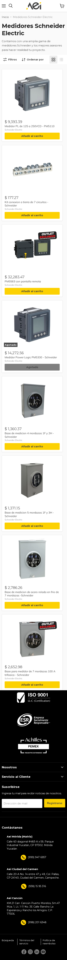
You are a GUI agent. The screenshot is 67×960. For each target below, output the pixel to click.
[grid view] (53, 59)
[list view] (61, 59)
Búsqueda (8, 940)
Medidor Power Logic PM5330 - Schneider (31, 357)
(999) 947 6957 (37, 857)
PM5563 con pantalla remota (23, 281)
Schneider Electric (13, 129)
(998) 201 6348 (37, 922)
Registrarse (54, 803)
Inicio (5, 17)
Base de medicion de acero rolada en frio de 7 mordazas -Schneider (32, 593)
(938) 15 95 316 (37, 886)
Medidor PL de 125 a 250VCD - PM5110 (29, 126)
